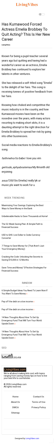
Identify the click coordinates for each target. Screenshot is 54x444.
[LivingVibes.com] (27, 7)
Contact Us (38, 396)
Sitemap (15, 413)
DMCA (15, 407)
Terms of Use (38, 402)
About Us (15, 402)
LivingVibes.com (32, 438)
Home (15, 396)
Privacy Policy (39, 407)
